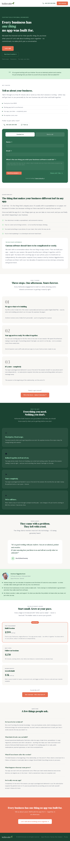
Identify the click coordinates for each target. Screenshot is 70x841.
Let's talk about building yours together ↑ (35, 821)
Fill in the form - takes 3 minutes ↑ (35, 395)
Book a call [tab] (50, 134)
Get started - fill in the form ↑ (35, 694)
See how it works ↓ (10, 54)
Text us (25, 125)
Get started (62, 3)
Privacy (66, 837)
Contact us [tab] (20, 134)
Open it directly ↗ (40, 178)
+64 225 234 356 (11, 125)
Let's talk (8, 48)
